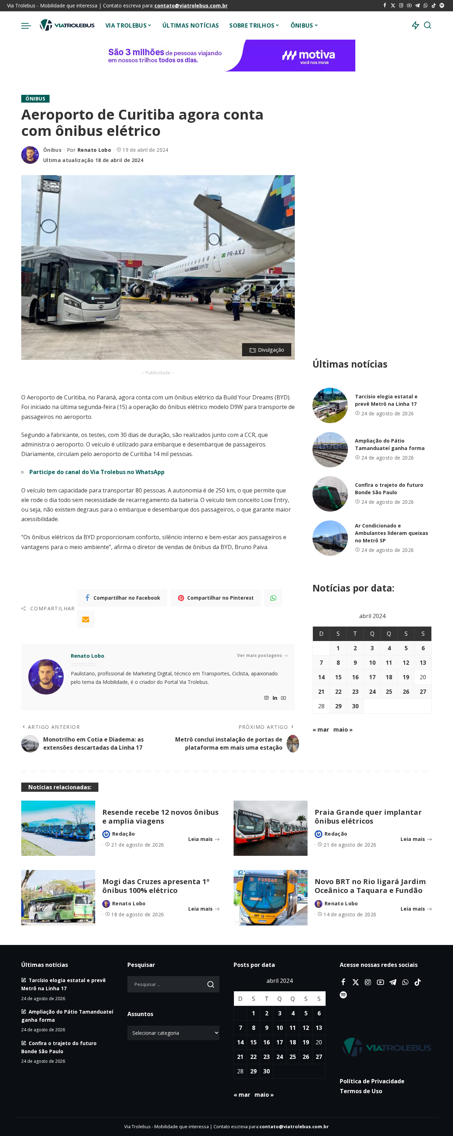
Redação (123, 833)
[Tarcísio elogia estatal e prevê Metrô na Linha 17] (330, 405)
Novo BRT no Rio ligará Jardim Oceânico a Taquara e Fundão (370, 886)
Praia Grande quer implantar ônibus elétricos (368, 816)
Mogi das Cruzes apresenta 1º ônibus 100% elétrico (156, 886)
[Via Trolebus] (66, 25)
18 (389, 677)
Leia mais (200, 839)
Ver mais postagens (259, 655)
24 (372, 692)
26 (406, 692)
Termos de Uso (361, 1091)
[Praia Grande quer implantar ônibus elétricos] (271, 828)
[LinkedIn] (275, 698)
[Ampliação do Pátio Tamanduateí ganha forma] (330, 449)
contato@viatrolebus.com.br (191, 5)
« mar (320, 729)
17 (372, 677)
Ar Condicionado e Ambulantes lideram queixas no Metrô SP (391, 533)
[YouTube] (409, 5)
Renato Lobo (94, 149)
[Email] (85, 619)
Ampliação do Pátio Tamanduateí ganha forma (390, 444)
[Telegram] (417, 5)
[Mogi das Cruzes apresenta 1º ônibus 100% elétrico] (58, 897)
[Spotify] (442, 5)
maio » (343, 729)
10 (372, 663)
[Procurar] (427, 25)
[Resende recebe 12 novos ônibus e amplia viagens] (58, 828)
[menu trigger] (29, 25)
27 (423, 692)
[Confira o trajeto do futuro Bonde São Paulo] (330, 494)
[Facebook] (385, 5)
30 (355, 706)
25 (389, 692)
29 (338, 706)
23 (355, 692)
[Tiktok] (434, 5)
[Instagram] (401, 5)
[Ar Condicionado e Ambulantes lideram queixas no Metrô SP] (330, 538)
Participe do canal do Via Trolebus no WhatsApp (97, 472)
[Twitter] (393, 5)
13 (423, 663)
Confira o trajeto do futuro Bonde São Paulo (389, 488)
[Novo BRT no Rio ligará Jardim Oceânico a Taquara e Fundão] (271, 897)
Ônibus (35, 98)
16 (355, 677)
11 (389, 663)
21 (321, 692)
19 (406, 677)
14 (321, 677)
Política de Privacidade (372, 1081)
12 (406, 663)
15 (338, 677)
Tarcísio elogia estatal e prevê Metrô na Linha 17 (386, 400)
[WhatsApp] (426, 5)
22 (338, 692)
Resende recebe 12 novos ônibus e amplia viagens (160, 816)
